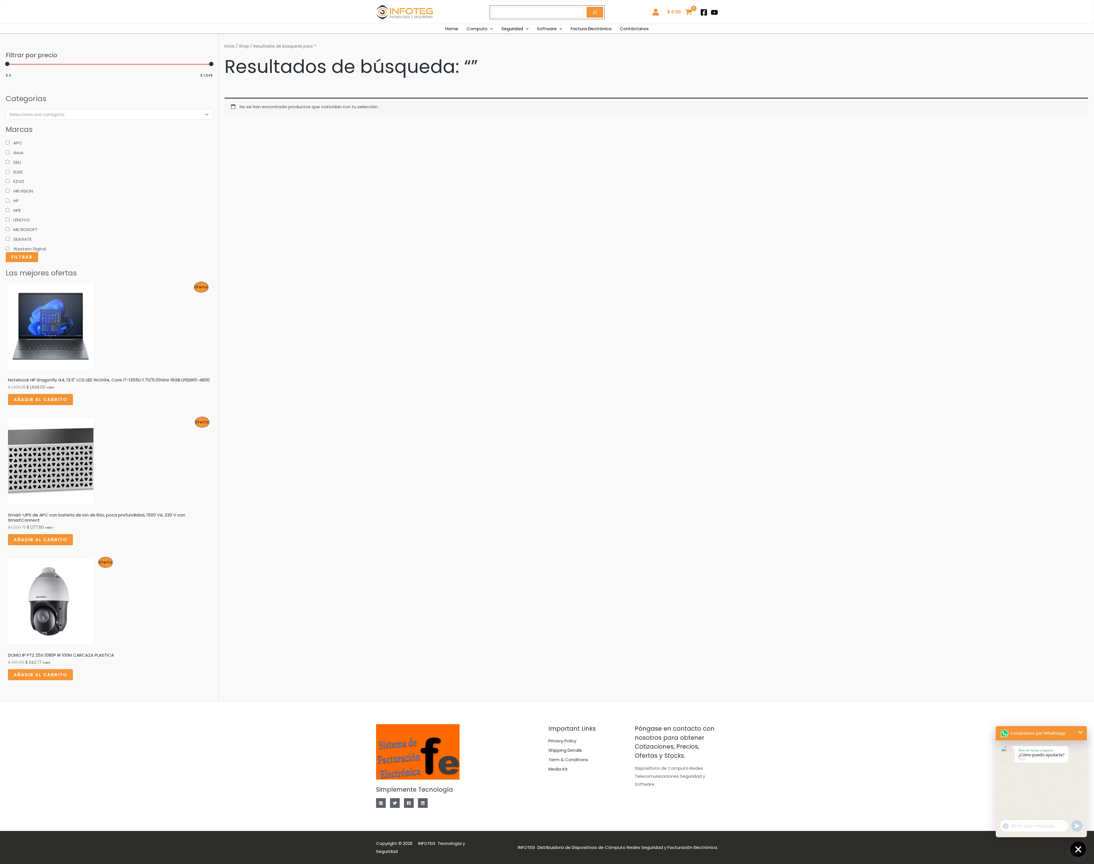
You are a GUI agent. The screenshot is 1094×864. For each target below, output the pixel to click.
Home (451, 29)
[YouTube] (714, 12)
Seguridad (512, 29)
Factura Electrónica (591, 29)
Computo (477, 29)
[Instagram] (381, 803)
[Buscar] (595, 12)
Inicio (229, 46)
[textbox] (106, 114)
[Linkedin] (423, 803)
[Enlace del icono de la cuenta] (655, 12)
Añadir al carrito (40, 400)
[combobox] (109, 114)
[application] (490, 28)
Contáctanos (634, 29)
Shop (244, 46)
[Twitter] (395, 803)
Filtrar (21, 257)
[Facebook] (703, 12)
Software (547, 29)
